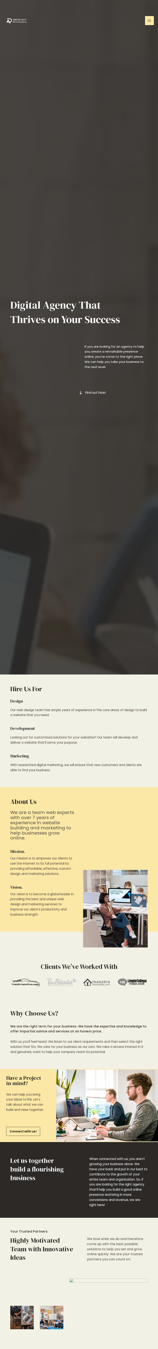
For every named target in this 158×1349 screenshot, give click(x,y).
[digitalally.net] (16, 20)
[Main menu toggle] (149, 20)
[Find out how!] (92, 392)
